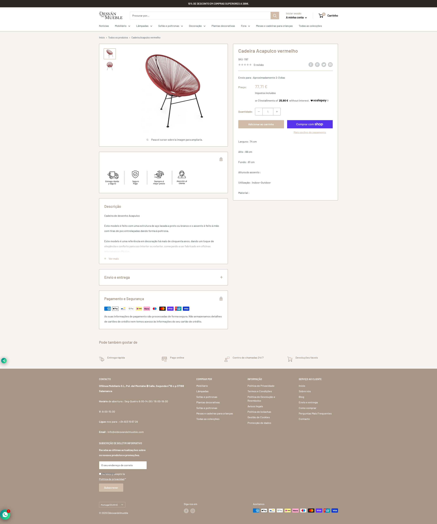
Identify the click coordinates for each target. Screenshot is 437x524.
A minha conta (295, 17)
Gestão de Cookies (259, 417)
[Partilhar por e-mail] (330, 64)
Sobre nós (305, 391)
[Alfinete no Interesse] (317, 64)
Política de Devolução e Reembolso (261, 398)
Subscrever (111, 487)
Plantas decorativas (223, 25)
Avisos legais (255, 406)
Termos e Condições (260, 391)
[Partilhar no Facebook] (310, 64)
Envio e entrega (308, 402)
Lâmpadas (142, 25)
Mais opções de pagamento (310, 132)
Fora (243, 25)
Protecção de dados (259, 422)
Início (102, 37)
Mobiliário (120, 25)
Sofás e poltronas (168, 25)
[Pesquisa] (275, 15)
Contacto (304, 418)
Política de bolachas (259, 411)
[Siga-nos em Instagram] (192, 510)
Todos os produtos (118, 37)
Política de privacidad (111, 479)
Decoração (195, 25)
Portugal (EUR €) (109, 504)
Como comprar (307, 407)
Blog (301, 396)
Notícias (104, 25)
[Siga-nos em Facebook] (186, 510)
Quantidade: (245, 111)
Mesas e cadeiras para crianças (274, 25)
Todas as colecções (310, 25)
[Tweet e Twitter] (323, 64)
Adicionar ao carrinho (261, 124)
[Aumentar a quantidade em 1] (276, 111)
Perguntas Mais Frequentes (315, 413)
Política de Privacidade (261, 385)
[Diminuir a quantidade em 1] (258, 111)
